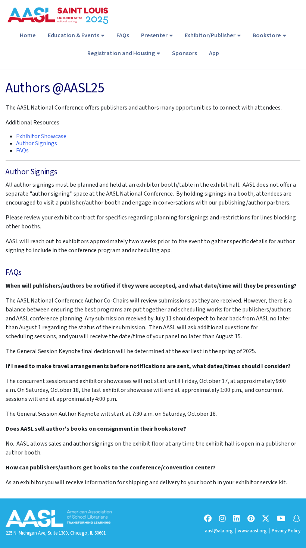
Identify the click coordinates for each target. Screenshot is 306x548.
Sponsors (184, 53)
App (214, 53)
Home (28, 35)
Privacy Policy (286, 530)
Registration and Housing (121, 53)
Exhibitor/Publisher (210, 35)
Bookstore (267, 35)
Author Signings (36, 143)
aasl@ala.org (219, 530)
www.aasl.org (252, 530)
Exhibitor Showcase (41, 136)
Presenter (154, 35)
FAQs (122, 35)
